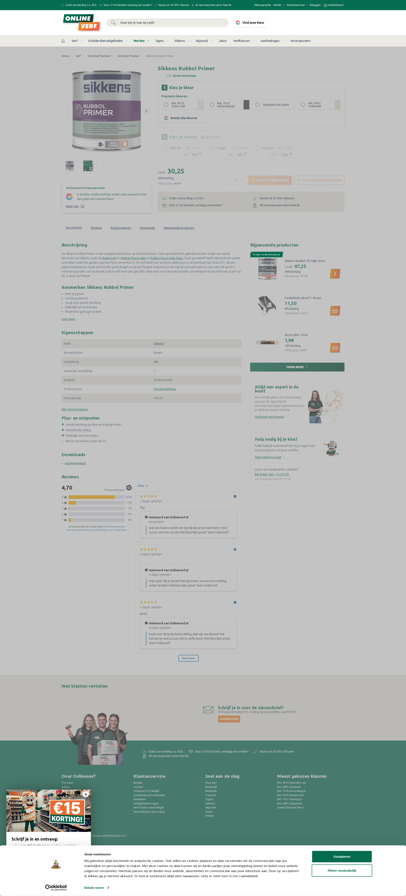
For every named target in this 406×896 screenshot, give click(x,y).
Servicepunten (300, 41)
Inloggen (315, 4)
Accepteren (341, 856)
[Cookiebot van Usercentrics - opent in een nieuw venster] (56, 888)
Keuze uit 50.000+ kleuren (173, 5)
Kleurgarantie (262, 4)
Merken (139, 41)
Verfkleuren (241, 41)
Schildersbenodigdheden (105, 41)
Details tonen (94, 887)
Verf (74, 41)
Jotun (223, 41)
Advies (277, 4)
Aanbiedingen (270, 41)
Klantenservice (296, 4)
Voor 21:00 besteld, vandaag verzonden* (127, 5)
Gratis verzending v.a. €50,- (81, 5)
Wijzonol (202, 41)
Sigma (160, 41)
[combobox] (167, 22)
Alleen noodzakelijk (342, 870)
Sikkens (179, 41)
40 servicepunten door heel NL (213, 5)
